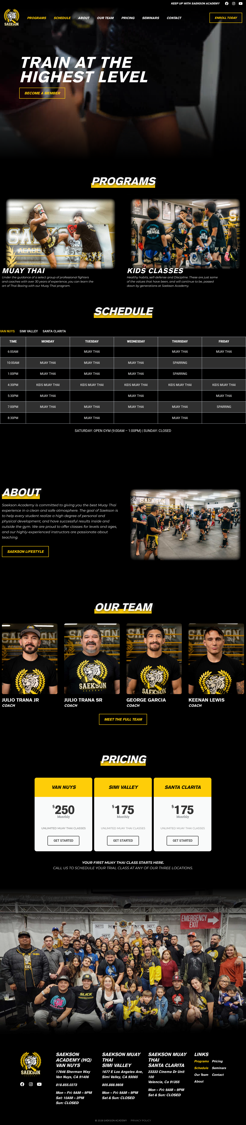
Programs (36, 18)
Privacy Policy (141, 1120)
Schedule (62, 18)
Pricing (127, 18)
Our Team (105, 18)
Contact (174, 18)
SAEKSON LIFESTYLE (25, 551)
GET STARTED (63, 840)
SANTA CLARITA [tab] (54, 331)
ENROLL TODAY (226, 18)
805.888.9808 (112, 1085)
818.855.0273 (66, 1085)
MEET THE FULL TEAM (123, 719)
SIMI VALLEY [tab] (29, 331)
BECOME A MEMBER (42, 93)
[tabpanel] (123, 385)
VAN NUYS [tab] (7, 331)
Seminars (150, 18)
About (83, 18)
